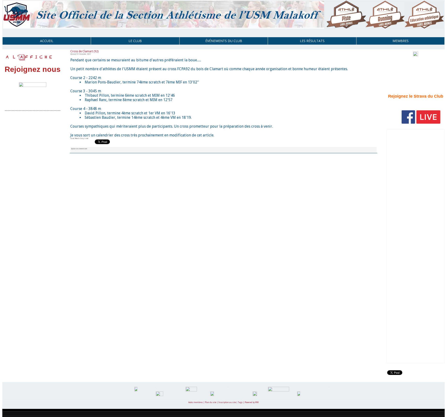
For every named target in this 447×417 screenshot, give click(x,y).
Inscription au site (227, 402)
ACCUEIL (46, 41)
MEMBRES (401, 41)
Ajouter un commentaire (79, 149)
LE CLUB (135, 41)
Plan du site (210, 402)
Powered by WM (252, 402)
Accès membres (195, 402)
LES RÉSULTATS (312, 41)
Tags (240, 402)
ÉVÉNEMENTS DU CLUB (223, 41)
